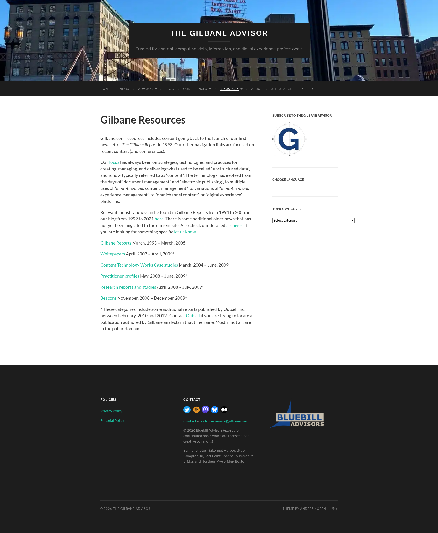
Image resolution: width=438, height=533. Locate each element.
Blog (169, 88)
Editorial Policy (112, 420)
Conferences (195, 88)
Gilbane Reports (115, 242)
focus (114, 162)
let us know (185, 231)
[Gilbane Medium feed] (224, 412)
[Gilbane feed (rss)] (196, 412)
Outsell (193, 315)
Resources (229, 88)
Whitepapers (112, 253)
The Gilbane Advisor (219, 33)
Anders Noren (313, 508)
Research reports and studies (128, 287)
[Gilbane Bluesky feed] (214, 412)
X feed (307, 88)
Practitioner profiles (119, 275)
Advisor (145, 88)
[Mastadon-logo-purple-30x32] (205, 412)
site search (281, 88)
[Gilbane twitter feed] (187, 412)
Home (105, 88)
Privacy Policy (111, 411)
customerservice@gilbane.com (223, 421)
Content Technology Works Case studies (139, 265)
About (256, 88)
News (124, 88)
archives (234, 225)
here (159, 218)
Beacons (108, 298)
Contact (189, 421)
